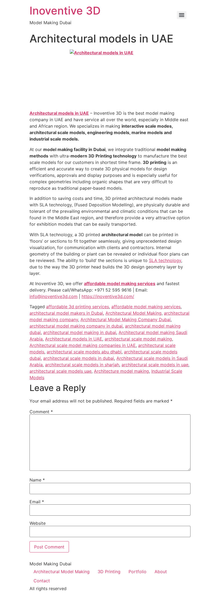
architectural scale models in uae (155, 364)
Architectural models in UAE (59, 113)
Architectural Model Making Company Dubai (125, 319)
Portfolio (137, 571)
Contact (42, 580)
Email (37, 502)
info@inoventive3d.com (54, 296)
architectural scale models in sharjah (82, 364)
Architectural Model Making (133, 313)
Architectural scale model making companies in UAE (83, 345)
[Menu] (181, 15)
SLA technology (165, 260)
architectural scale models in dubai (78, 358)
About (161, 571)
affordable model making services (119, 283)
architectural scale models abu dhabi (84, 351)
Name (37, 480)
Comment (41, 412)
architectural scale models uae (60, 371)
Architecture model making (121, 371)
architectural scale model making (138, 339)
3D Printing (109, 571)
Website (38, 523)
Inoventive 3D (65, 10)
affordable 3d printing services (77, 306)
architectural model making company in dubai (76, 326)
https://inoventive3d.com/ (108, 296)
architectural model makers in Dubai (66, 313)
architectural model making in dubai (79, 332)
